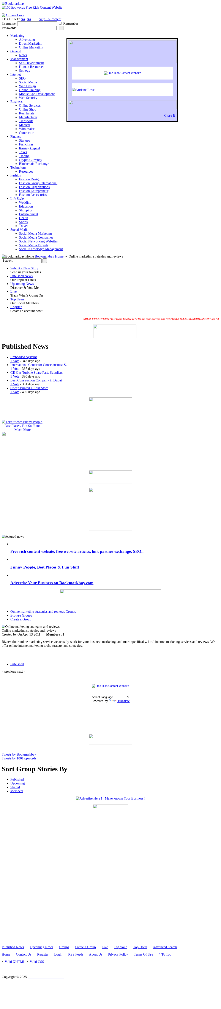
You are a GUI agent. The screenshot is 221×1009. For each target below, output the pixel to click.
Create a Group (85, 947)
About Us (95, 954)
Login (58, 954)
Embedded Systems (23, 357)
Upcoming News (22, 284)
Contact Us (23, 954)
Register (16, 307)
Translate (123, 701)
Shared (15, 787)
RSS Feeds (75, 954)
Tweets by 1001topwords (19, 758)
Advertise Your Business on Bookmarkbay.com (51, 583)
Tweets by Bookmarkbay (19, 754)
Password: (9, 28)
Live (13, 291)
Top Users (17, 299)
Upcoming (17, 783)
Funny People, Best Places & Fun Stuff (44, 567)
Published (17, 779)
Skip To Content (50, 19)
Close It (170, 115)
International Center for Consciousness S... (39, 365)
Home (6, 954)
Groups (64, 947)
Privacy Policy (118, 954)
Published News (21, 276)
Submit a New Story (24, 268)
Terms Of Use (143, 954)
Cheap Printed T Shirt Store (29, 388)
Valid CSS (37, 962)
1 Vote (14, 361)
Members (16, 791)
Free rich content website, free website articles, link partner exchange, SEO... (77, 551)
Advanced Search (165, 947)
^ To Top (165, 954)
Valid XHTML (15, 962)
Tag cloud (120, 947)
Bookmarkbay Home (49, 256)
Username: (9, 23)
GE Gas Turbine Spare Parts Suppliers (36, 372)
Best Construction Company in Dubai (36, 380)
